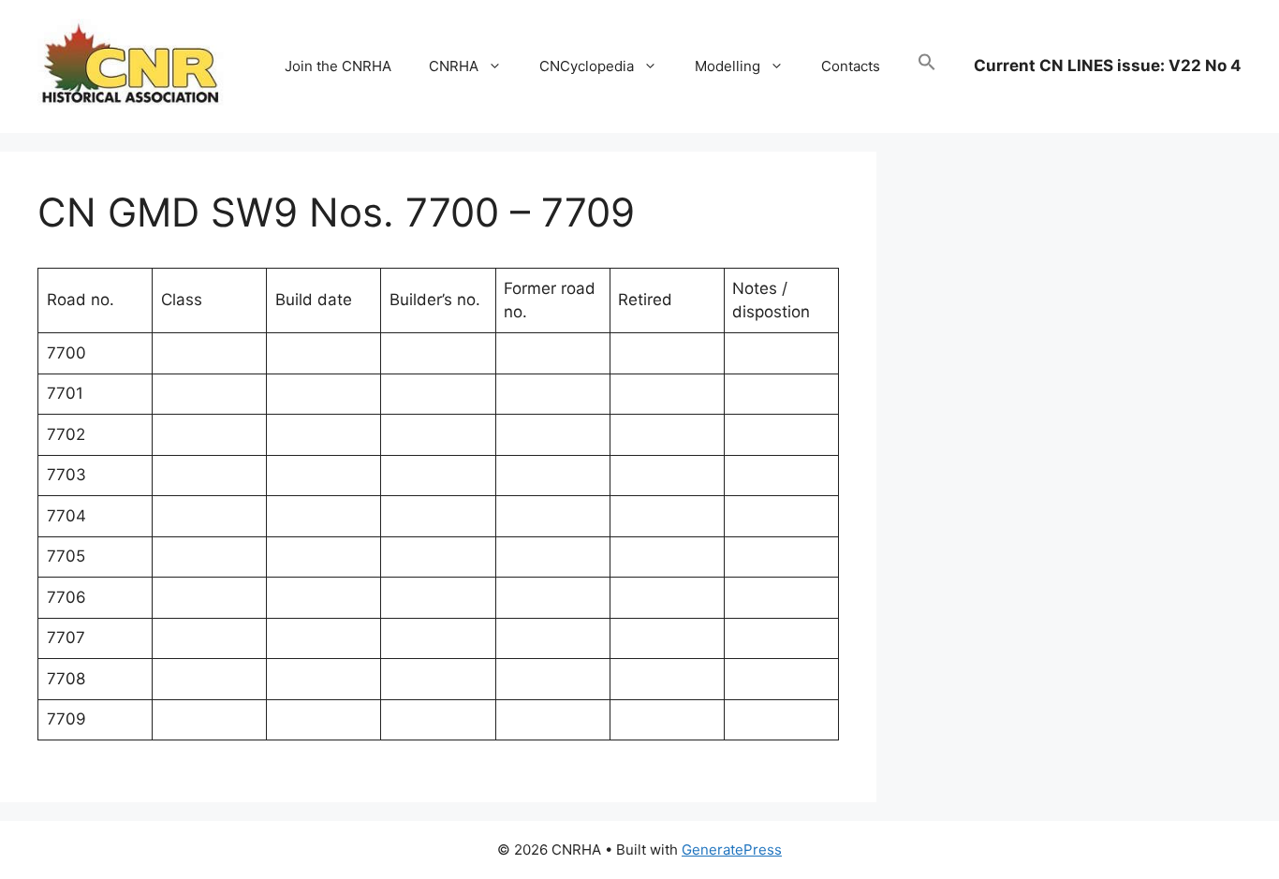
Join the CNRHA (338, 66)
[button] (927, 66)
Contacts (850, 66)
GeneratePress (732, 849)
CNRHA (453, 66)
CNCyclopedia (586, 66)
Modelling (727, 66)
